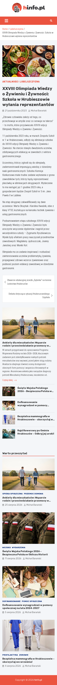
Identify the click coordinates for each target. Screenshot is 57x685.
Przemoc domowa (33, 494)
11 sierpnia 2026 (13, 558)
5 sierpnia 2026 (13, 612)
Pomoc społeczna (32, 601)
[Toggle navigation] (6, 21)
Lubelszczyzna (30, 81)
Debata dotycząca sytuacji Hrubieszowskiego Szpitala (29, 296)
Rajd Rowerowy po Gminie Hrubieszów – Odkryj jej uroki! (35, 432)
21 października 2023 (16, 110)
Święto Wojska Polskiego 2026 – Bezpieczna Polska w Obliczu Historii (34, 391)
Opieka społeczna (12, 494)
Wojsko (6, 547)
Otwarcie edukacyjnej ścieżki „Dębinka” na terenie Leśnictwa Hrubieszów (29, 282)
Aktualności (10, 81)
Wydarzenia (18, 547)
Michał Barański (39, 110)
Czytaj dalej (7, 380)
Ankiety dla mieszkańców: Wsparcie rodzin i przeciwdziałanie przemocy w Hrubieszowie (25, 345)
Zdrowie (23, 655)
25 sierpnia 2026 (13, 505)
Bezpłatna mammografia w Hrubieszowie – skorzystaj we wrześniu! (35, 419)
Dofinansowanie (11, 601)
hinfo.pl (38, 680)
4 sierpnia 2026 (13, 666)
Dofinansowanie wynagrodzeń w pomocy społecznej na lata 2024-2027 (35, 405)
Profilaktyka (10, 655)
